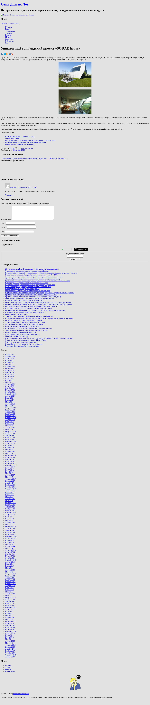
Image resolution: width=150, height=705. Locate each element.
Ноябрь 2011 (10, 603)
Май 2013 (9, 568)
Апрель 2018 (10, 451)
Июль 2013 (9, 564)
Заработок (9, 39)
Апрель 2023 (10, 356)
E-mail (4, 227)
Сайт (3, 231)
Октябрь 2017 (10, 463)
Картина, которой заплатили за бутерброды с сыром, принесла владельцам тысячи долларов (39, 293)
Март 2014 (9, 548)
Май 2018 (9, 449)
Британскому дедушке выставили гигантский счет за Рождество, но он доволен (35, 310)
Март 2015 (9, 524)
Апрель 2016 (10, 499)
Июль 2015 (9, 516)
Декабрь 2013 (10, 554)
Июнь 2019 (9, 424)
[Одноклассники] (7, 54)
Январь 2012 (10, 599)
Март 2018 (9, 453)
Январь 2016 (10, 505)
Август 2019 (10, 420)
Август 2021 (10, 378)
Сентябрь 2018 (10, 441)
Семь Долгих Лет (14, 4)
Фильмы (8, 33)
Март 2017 (9, 477)
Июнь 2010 (9, 637)
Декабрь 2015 (10, 507)
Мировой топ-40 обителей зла (16, 336)
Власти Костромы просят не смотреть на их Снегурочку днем (28, 308)
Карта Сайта (10, 671)
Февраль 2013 (10, 574)
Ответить (9, 195)
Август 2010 (10, 633)
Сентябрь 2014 (10, 536)
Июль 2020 (9, 398)
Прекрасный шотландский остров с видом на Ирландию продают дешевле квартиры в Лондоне (41, 273)
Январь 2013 (10, 576)
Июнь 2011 (9, 613)
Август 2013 (10, 562)
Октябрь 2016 (10, 487)
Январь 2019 (10, 433)
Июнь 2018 (9, 447)
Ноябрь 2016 (10, 485)
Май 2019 (9, 426)
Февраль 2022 (10, 368)
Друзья (7, 667)
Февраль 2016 (10, 503)
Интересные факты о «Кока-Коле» (16, 159)
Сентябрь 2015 (10, 513)
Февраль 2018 (10, 455)
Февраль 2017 (10, 479)
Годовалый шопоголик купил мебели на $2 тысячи (24, 300)
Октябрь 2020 (10, 392)
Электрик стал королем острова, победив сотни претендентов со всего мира (33, 277)
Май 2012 (9, 592)
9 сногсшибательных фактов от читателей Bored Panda (25, 340)
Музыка (8, 37)
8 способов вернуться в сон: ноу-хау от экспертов (23, 344)
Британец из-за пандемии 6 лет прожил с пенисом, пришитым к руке (31, 295)
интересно (29, 148)
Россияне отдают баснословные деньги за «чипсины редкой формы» (31, 306)
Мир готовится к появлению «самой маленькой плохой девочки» (29, 299)
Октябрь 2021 (10, 376)
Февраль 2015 (10, 526)
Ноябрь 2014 (10, 532)
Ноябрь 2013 (10, 556)
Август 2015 (10, 514)
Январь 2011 (10, 623)
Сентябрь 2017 (10, 465)
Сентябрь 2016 (10, 489)
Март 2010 (9, 643)
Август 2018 (10, 443)
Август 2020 (10, 396)
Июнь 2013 (9, 566)
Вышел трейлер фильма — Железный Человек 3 (47, 159)
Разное (7, 29)
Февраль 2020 (10, 408)
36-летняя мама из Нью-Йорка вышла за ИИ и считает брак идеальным (32, 269)
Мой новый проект (12, 138)
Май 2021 (9, 382)
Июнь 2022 (9, 362)
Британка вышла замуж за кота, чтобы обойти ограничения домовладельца (33, 297)
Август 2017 (10, 467)
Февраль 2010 (10, 645)
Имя (3, 223)
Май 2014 (9, 544)
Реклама (8, 669)
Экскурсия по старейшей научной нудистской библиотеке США (29, 316)
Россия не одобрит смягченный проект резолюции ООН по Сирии (30, 140)
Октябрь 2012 (10, 582)
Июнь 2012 (9, 590)
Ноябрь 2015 (10, 509)
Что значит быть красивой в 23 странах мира (22, 346)
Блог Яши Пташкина (21, 694)
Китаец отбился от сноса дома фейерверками (22, 289)
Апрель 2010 (10, 641)
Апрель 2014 (10, 546)
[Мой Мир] (10, 54)
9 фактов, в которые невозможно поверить (21, 342)
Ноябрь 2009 (10, 651)
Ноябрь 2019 (10, 414)
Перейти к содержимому (10, 23)
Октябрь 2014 (10, 534)
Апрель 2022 (10, 366)
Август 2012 (10, 586)
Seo (6, 43)
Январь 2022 (10, 370)
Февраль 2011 (10, 621)
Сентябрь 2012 (10, 584)
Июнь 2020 (9, 400)
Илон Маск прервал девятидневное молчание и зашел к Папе (28, 287)
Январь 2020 (10, 410)
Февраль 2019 (10, 431)
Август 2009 (10, 657)
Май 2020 (9, 402)
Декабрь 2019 (10, 412)
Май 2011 (8, 615)
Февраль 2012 (10, 597)
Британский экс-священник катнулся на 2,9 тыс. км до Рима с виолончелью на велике (37, 281)
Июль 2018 (9, 445)
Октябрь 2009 (10, 653)
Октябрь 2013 (10, 558)
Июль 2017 (9, 469)
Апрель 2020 (10, 404)
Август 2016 (10, 491)
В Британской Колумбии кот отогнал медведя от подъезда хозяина (30, 285)
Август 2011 (9, 609)
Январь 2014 (10, 552)
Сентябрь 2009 (10, 655)
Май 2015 (9, 520)
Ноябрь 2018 (10, 437)
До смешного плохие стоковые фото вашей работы (24, 324)
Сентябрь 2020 (10, 394)
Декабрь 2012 (10, 578)
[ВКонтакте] (2, 54)
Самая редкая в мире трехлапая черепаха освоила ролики (26, 283)
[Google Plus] (12, 54)
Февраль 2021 (10, 384)
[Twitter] (5, 54)
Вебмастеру (9, 41)
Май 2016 (9, 497)
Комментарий (6, 219)
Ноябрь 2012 (10, 580)
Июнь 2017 (9, 471)
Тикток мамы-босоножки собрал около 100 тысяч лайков (26, 330)
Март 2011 (9, 619)
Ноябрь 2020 (10, 390)
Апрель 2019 (10, 428)
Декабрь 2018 (10, 435)
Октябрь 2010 (10, 629)
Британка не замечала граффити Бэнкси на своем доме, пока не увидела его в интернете (38, 304)
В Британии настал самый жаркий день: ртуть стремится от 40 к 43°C (31, 275)
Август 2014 (10, 538)
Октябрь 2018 (10, 439)
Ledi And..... (14, 187)
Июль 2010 (9, 635)
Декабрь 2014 (10, 530)
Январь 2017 (10, 481)
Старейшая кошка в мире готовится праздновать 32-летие (27, 271)
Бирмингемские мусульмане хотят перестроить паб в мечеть (27, 291)
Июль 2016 (9, 493)
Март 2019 (9, 430)
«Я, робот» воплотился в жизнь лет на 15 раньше (23, 320)
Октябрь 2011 (10, 605)
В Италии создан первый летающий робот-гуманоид (25, 312)
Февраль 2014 (10, 550)
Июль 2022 (9, 360)
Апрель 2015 (10, 522)
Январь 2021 (10, 386)
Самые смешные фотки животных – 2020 (20, 332)
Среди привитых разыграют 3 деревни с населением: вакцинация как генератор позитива (39, 338)
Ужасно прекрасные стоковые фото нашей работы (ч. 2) (26, 322)
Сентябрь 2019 (10, 418)
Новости (8, 27)
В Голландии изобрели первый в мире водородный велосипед (28, 328)
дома (22, 148)
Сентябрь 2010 (10, 631)
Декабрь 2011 (10, 601)
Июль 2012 (9, 588)
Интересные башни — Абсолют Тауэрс (20, 136)
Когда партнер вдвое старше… (16, 314)
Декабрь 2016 (10, 483)
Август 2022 (10, 358)
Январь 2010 (10, 647)
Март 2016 (9, 501)
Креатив (8, 35)
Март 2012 (9, 596)
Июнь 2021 (9, 380)
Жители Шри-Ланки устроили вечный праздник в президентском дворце (32, 279)
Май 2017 (9, 473)
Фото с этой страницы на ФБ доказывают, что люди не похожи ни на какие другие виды (38, 302)
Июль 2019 (9, 422)
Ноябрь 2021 (10, 374)
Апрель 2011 (10, 617)
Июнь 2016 (9, 495)
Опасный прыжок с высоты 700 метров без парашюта (25, 142)
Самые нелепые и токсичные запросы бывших (22, 326)
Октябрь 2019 (10, 416)
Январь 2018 (10, 457)
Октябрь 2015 (10, 511)
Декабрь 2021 (10, 372)
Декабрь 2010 (10, 625)
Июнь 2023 (9, 354)
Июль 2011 (9, 611)
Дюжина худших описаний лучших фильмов (22, 334)
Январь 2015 (10, 528)
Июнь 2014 (9, 542)
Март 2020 (9, 406)
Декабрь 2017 (10, 459)
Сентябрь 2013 (10, 560)
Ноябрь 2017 (10, 461)
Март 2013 (9, 572)
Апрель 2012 (10, 594)
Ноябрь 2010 (10, 627)
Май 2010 (9, 639)
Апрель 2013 (10, 570)
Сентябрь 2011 (10, 607)
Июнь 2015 (9, 518)
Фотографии (10, 31)
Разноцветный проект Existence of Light (20, 144)
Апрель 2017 (10, 475)
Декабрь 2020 (10, 388)
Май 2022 (9, 364)
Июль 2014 (9, 540)
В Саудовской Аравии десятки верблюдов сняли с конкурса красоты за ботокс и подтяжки (39, 318)
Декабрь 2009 (10, 649)
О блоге (8, 665)
